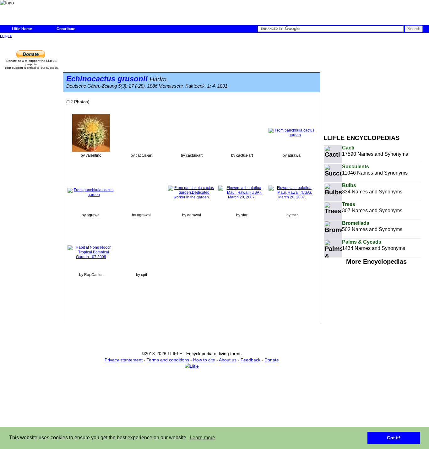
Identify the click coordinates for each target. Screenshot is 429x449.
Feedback (250, 359)
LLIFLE (6, 36)
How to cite (204, 359)
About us (227, 359)
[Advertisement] (376, 84)
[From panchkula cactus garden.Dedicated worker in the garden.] (191, 192)
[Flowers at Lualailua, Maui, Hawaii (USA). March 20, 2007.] (242, 192)
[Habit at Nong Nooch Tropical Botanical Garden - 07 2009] (91, 252)
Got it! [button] (393, 437)
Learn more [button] (202, 437)
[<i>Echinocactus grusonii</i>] (91, 132)
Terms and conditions (168, 359)
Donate (271, 359)
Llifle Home (22, 29)
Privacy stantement (124, 359)
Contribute (66, 29)
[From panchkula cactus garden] (292, 132)
